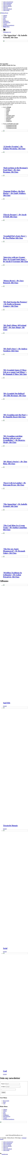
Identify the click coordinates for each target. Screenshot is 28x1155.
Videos (5, 1111)
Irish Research (6, 1116)
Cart (4, 1103)
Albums (5, 1109)
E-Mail (3, 1086)
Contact (5, 1118)
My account (6, 1100)
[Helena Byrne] (4, 13)
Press (4, 1113)
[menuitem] (15, 15)
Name (3, 1083)
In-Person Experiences (8, 1119)
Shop (4, 1102)
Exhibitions (6, 1115)
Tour (4, 1112)
